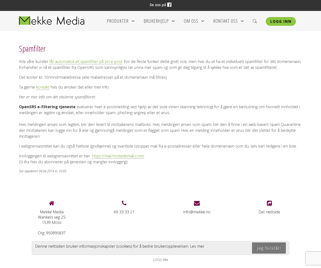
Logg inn (281, 21)
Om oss (194, 22)
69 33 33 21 (124, 211)
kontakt (42, 87)
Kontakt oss (228, 22)
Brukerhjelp (159, 22)
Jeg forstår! (269, 248)
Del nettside (269, 211)
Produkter (121, 22)
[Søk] (255, 21)
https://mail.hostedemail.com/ (118, 155)
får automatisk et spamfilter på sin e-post (85, 61)
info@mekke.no (197, 211)
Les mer (197, 246)
